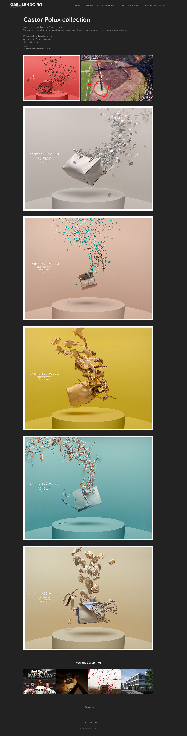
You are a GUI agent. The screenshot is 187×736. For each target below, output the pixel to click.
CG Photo (122, 5)
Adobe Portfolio (92, 728)
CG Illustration (134, 5)
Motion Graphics (108, 5)
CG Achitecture (150, 5)
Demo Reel (89, 5)
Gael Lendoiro (26, 4)
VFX (97, 5)
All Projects (77, 5)
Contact (162, 5)
